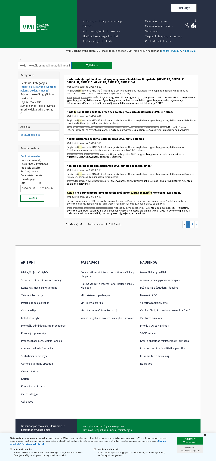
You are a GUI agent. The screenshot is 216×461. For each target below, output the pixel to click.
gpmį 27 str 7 (89, 208)
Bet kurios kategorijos (33, 83)
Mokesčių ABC (148, 295)
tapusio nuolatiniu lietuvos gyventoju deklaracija (110, 127)
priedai (76, 98)
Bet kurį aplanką (30, 135)
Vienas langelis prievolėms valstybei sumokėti (107, 318)
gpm (69, 98)
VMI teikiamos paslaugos (95, 295)
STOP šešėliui (148, 333)
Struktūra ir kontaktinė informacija (41, 280)
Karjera (25, 379)
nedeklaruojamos (91, 154)
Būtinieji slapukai (23, 449)
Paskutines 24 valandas (34, 164)
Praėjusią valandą (30, 160)
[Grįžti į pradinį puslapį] (20, 58)
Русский (176, 51)
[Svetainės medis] (195, 21)
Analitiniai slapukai (107, 449)
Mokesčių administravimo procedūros (43, 326)
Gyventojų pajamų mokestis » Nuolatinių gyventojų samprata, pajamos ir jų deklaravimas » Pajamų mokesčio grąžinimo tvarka (128, 209)
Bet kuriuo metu (30, 156)
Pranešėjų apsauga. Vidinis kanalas (41, 341)
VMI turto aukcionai (151, 318)
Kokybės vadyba (30, 318)
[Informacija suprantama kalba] (193, 28)
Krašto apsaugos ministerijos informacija (164, 341)
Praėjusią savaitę (30, 168)
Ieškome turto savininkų (154, 356)
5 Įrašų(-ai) (72, 224)
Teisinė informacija (32, 295)
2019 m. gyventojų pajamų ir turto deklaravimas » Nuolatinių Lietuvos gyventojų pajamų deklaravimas (134, 130)
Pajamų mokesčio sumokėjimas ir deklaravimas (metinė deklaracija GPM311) (37, 107)
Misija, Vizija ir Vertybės (34, 273)
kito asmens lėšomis (104, 208)
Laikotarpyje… (29, 179)
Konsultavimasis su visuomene (39, 288)
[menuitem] (102, 21)
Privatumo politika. (31, 444)
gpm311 (85, 98)
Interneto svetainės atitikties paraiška (162, 348)
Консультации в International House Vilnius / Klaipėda (107, 286)
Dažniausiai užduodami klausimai (159, 288)
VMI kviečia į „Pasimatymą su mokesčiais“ (165, 311)
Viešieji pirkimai (30, 371)
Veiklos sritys (29, 311)
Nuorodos (146, 364)
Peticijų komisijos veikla (35, 303)
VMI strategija (29, 394)
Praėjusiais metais (31, 175)
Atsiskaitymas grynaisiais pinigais (160, 280)
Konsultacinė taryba (33, 386)
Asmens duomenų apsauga (37, 364)
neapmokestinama (75, 154)
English (165, 51)
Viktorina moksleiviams (154, 303)
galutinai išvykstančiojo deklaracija (144, 127)
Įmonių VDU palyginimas (154, 326)
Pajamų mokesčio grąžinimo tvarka (37, 96)
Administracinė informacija (37, 348)
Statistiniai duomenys (34, 356)
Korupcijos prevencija (33, 333)
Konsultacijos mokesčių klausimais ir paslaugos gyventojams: (43, 428)
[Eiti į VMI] (34, 24)
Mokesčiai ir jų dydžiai (153, 273)
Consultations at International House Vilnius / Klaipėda (107, 274)
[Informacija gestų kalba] (187, 28)
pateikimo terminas (81, 127)
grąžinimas (78, 208)
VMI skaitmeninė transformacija (99, 311)
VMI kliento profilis (92, 303)
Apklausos (27, 402)
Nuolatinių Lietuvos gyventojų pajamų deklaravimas (38, 89)
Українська (189, 51)
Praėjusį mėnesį (29, 172)
